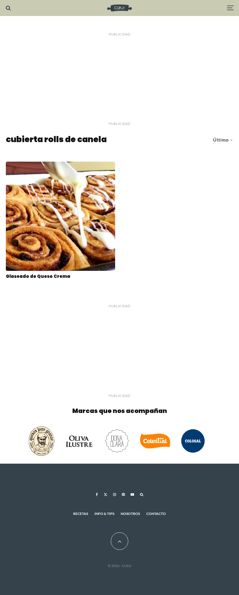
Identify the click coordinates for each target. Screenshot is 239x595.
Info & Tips (104, 513)
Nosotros (130, 513)
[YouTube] (132, 494)
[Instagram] (114, 494)
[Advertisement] (119, 79)
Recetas (80, 513)
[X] (105, 494)
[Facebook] (97, 494)
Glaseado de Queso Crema (38, 276)
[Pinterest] (123, 494)
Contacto (156, 513)
